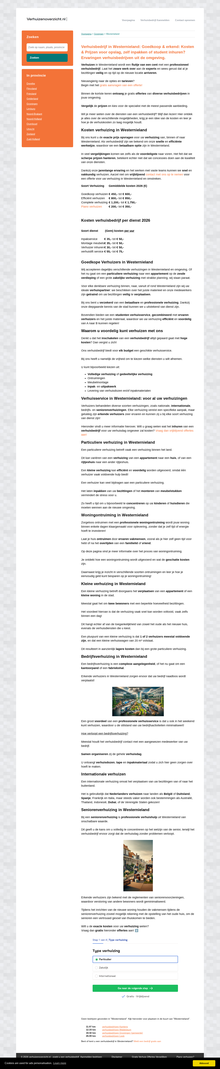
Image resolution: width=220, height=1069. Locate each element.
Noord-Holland (34, 118)
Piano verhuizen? (185, 1057)
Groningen (32, 103)
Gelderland (32, 98)
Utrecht (30, 129)
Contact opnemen (185, 20)
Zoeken (34, 57)
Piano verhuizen (91, 206)
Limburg (31, 108)
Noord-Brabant (34, 114)
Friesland (31, 93)
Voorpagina (128, 20)
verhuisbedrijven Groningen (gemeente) (122, 1033)
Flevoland (32, 88)
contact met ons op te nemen (164, 174)
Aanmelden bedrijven (91, 1057)
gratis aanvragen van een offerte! (121, 85)
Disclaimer (117, 1057)
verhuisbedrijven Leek (113, 1036)
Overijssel (32, 123)
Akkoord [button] (204, 1063)
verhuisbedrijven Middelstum (116, 1030)
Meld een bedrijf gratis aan (147, 1041)
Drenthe (31, 83)
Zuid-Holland (33, 139)
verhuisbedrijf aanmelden (154, 20)
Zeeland (31, 134)
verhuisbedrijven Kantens (115, 1027)
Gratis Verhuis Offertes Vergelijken (149, 1057)
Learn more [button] (59, 1063)
